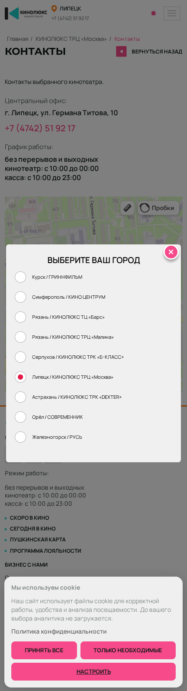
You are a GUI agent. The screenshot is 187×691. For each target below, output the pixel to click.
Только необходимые (128, 650)
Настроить (94, 671)
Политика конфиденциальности (59, 631)
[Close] (171, 252)
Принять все (44, 650)
